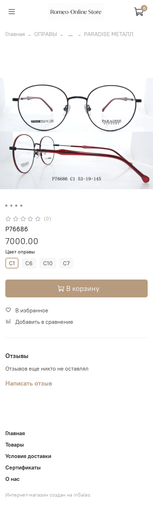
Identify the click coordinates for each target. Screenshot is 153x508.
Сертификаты (23, 467)
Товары (14, 444)
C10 (48, 263)
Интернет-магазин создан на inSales (47, 495)
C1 (12, 263)
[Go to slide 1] (6, 206)
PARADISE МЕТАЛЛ (108, 33)
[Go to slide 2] (11, 206)
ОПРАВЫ (45, 33)
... (70, 34)
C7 (66, 263)
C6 (29, 263)
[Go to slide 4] (21, 206)
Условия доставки (28, 455)
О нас (12, 478)
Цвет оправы (20, 252)
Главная (15, 33)
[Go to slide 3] (16, 206)
